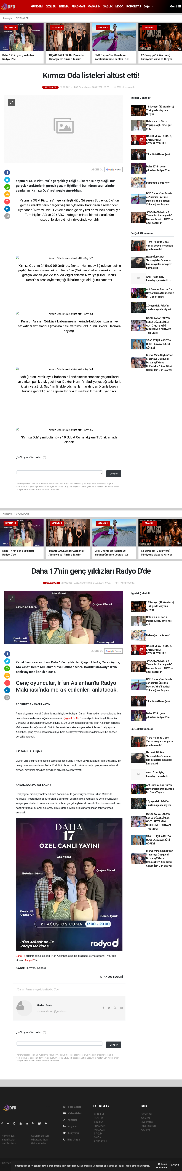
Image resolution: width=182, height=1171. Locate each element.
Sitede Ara (146, 1114)
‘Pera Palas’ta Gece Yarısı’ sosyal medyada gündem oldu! (159, 246)
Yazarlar (72, 1119)
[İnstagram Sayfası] (15, 1123)
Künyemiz (73, 1133)
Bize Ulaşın (73, 1139)
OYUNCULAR (22, 513)
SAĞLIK (108, 6)
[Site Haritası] (41, 1123)
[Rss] (34, 1123)
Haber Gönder (38, 1143)
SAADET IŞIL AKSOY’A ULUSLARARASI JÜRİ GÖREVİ (158, 344)
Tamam (162, 1167)
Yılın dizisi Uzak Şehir (158, 154)
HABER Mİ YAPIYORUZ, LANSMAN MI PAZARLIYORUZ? (159, 140)
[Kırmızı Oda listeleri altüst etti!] (63, 129)
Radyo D (29, 960)
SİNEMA (63, 6)
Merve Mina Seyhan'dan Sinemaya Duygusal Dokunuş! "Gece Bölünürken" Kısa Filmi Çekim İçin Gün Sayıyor (159, 362)
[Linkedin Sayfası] (28, 1123)
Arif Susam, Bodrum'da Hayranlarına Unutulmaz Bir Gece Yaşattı (160, 293)
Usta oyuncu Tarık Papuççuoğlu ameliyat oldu (159, 125)
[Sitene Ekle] (47, 1123)
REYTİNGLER (22, 18)
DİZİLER (51, 6)
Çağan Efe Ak (71, 718)
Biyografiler (147, 1121)
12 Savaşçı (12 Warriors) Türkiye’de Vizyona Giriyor (160, 110)
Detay (163, 1164)
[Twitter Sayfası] (9, 1123)
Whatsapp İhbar (39, 1139)
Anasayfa (8, 18)
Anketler (145, 1118)
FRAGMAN (78, 6)
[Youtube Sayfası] (22, 1123)
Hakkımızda (8, 1135)
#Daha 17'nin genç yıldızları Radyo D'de (37, 989)
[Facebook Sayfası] (3, 1123)
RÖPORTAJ (133, 6)
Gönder (114, 473)
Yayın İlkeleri (8, 1139)
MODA (119, 6)
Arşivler (72, 1126)
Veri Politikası (9, 1143)
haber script (6, 1166)
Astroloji (145, 1129)
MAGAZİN (94, 6)
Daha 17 (20, 955)
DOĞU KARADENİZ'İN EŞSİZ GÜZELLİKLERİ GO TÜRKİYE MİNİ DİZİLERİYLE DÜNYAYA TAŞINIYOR (158, 326)
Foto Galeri (74, 1106)
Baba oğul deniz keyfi (158, 182)
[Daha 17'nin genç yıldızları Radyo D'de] (63, 617)
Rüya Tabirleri (148, 1125)
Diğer (147, 6)
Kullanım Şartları (40, 1135)
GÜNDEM (37, 6)
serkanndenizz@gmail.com (52, 1011)
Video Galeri (74, 1113)
